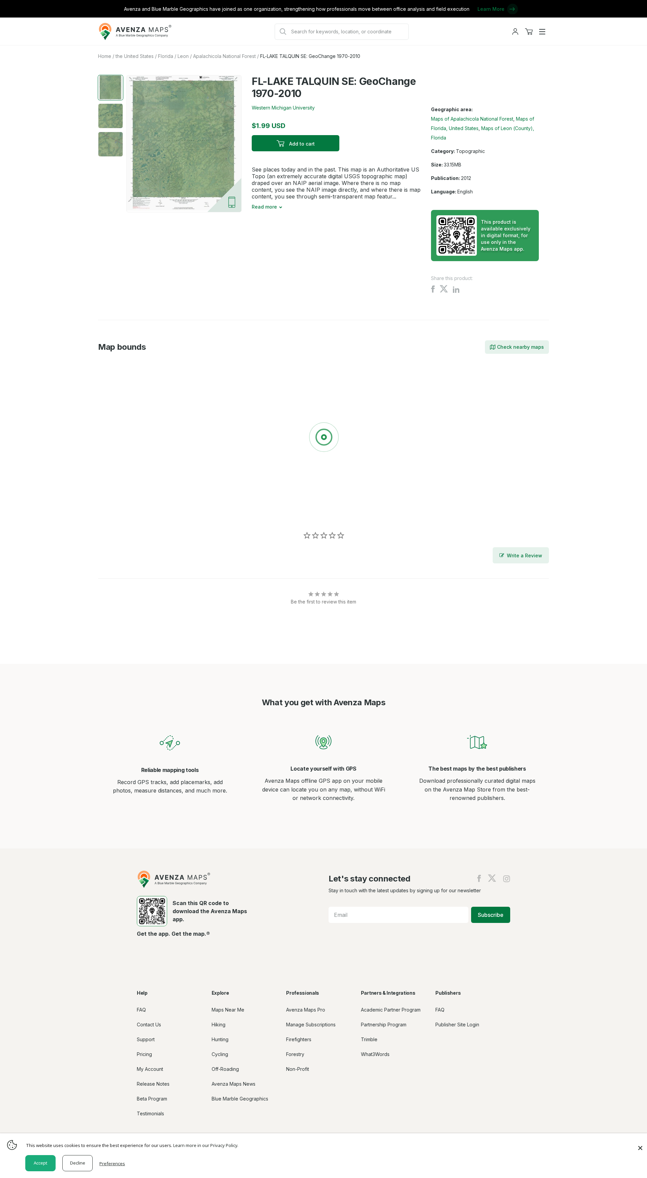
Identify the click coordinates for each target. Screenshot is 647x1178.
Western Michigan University (283, 108)
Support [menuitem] (146, 1039)
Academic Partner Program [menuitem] (391, 1010)
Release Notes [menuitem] (153, 1084)
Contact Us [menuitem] (149, 1024)
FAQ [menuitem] (141, 1010)
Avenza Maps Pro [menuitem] (305, 1010)
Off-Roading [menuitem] (225, 1069)
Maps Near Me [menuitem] (228, 1010)
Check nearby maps (520, 347)
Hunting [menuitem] (220, 1039)
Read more (264, 207)
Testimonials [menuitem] (150, 1113)
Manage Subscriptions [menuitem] (311, 1024)
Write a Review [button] (524, 555)
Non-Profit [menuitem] (297, 1069)
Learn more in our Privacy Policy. (205, 1145)
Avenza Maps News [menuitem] (233, 1084)
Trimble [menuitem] (369, 1039)
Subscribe (490, 914)
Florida (165, 56)
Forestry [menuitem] (295, 1054)
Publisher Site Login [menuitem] (457, 1024)
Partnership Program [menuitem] (383, 1024)
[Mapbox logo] (115, 512)
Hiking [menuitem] (218, 1024)
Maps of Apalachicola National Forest (472, 119)
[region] (323, 438)
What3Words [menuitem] (375, 1054)
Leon (183, 56)
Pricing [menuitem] (144, 1054)
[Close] (640, 1145)
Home (104, 56)
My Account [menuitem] (150, 1069)
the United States (135, 56)
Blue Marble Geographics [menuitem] (240, 1099)
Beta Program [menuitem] (152, 1099)
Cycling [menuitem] (220, 1054)
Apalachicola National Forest (224, 56)
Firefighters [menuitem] (298, 1039)
